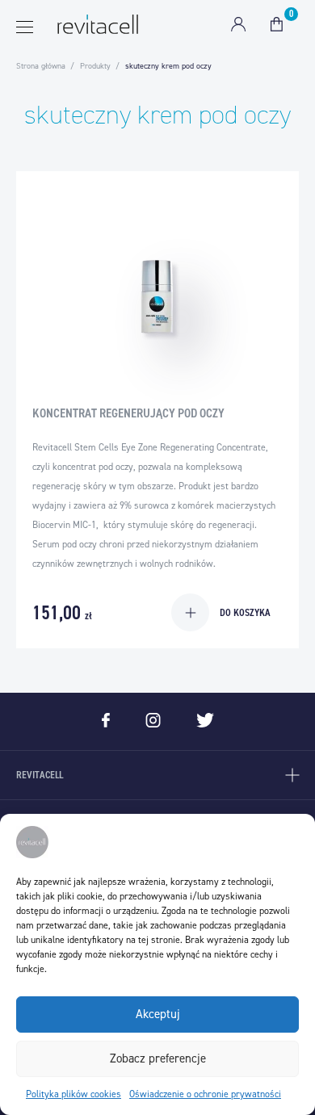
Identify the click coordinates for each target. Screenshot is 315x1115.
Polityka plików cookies (73, 1094)
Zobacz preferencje (158, 1058)
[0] (277, 24)
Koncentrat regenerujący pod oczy (128, 413)
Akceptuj (158, 1014)
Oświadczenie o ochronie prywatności (205, 1094)
